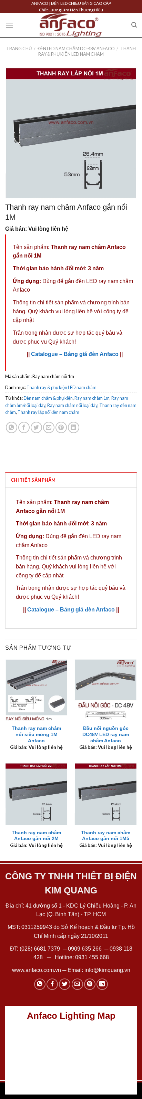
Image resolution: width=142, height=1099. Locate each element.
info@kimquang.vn (107, 970)
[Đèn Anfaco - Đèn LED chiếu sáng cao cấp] (71, 25)
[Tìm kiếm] (134, 25)
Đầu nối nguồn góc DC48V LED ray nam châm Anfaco (105, 734)
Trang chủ (19, 48)
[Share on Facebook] (24, 427)
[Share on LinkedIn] (73, 427)
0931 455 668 (92, 957)
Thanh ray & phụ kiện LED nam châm (87, 51)
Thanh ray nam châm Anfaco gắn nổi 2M (36, 835)
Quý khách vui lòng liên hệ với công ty (74, 311)
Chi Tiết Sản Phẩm (33, 480)
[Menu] (9, 25)
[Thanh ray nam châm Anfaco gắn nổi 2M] (36, 794)
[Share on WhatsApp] (11, 427)
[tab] (71, 479)
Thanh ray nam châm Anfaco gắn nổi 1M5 (105, 835)
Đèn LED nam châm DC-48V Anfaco (76, 48)
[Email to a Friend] (48, 427)
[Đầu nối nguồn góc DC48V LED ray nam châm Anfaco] (105, 690)
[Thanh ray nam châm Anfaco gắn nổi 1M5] (105, 794)
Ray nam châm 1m (92, 398)
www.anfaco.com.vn (36, 970)
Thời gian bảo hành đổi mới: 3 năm (58, 268)
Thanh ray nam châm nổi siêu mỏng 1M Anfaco (36, 734)
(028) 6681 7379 (40, 949)
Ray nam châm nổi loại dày (72, 405)
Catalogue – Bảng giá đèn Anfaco (75, 354)
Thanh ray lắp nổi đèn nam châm (48, 412)
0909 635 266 (85, 949)
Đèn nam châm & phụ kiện (48, 398)
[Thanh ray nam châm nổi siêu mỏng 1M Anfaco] (36, 690)
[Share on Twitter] (36, 427)
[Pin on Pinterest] (61, 427)
